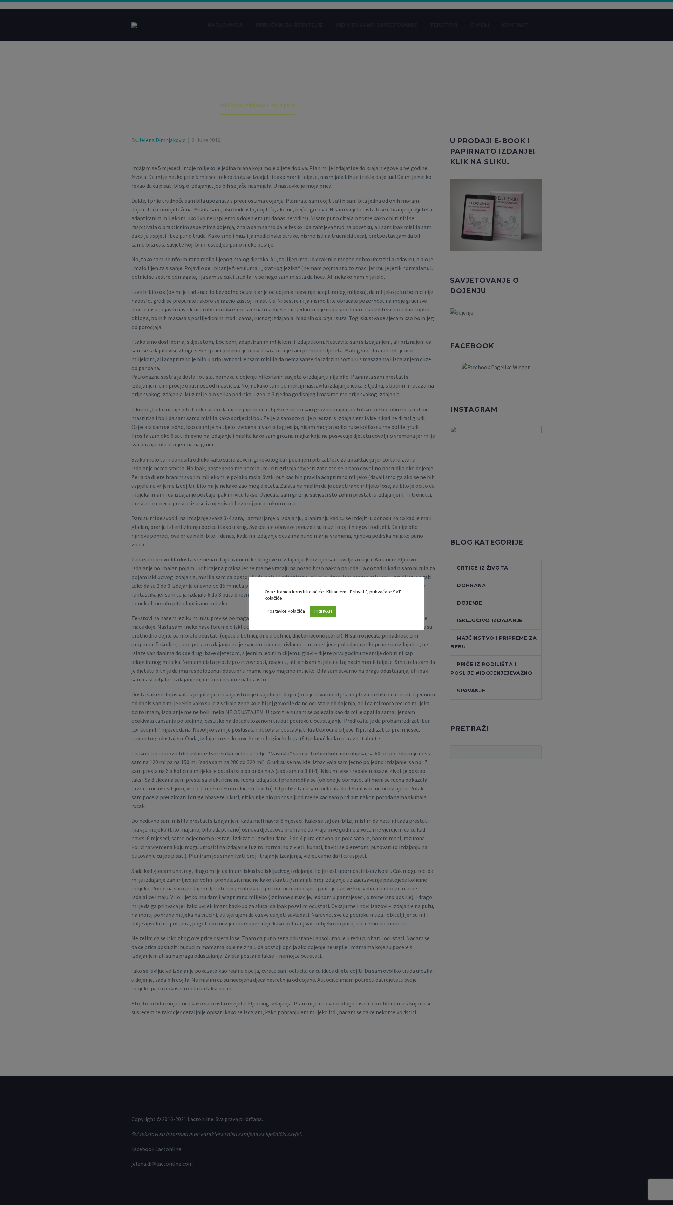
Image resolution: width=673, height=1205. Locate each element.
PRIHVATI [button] (323, 611)
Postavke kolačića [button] (285, 611)
